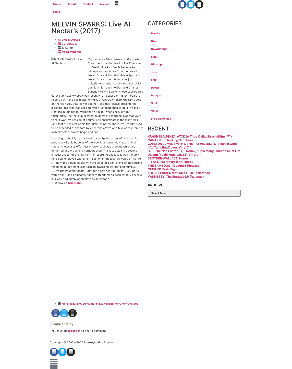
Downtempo (159, 49)
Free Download (161, 118)
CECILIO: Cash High (162, 169)
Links (56, 11)
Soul (136, 303)
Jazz (72, 303)
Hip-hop (156, 64)
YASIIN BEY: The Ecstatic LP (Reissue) (176, 176)
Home (57, 4)
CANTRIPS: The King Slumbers (170, 140)
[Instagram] (199, 4)
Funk (65, 303)
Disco (155, 41)
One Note (74, 183)
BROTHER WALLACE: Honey (168, 158)
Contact (88, 4)
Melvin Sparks (108, 303)
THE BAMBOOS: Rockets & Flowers (173, 165)
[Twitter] (191, 4)
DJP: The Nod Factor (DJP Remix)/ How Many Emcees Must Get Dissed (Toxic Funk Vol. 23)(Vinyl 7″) (194, 152)
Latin (154, 80)
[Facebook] (182, 4)
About (72, 4)
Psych (155, 87)
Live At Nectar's (87, 303)
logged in (74, 330)
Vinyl (154, 111)
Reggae (156, 95)
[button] (116, 3)
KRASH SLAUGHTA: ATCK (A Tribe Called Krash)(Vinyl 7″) (190, 136)
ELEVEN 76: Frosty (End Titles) (170, 162)
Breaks (155, 33)
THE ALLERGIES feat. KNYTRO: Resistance (179, 173)
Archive (105, 4)
